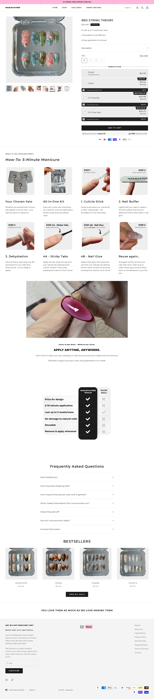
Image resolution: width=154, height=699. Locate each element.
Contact (137, 653)
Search (137, 625)
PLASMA (95, 583)
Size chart (144, 56)
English (127, 7)
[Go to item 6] (45, 89)
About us (138, 629)
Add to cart (115, 128)
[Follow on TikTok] (12, 680)
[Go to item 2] (16, 89)
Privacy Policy (140, 637)
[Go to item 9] (67, 89)
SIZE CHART (76, 7)
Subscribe (14, 671)
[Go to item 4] (31, 89)
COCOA (58, 583)
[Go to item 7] (52, 89)
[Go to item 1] (9, 89)
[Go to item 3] (23, 89)
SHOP (64, 7)
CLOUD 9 (133, 583)
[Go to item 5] (38, 89)
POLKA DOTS (21, 583)
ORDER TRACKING (93, 7)
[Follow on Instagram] (6, 680)
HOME (55, 7)
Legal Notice (139, 633)
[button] (115, 73)
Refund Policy (140, 641)
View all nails (77, 594)
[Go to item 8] (59, 89)
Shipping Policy (141, 645)
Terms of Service (141, 649)
